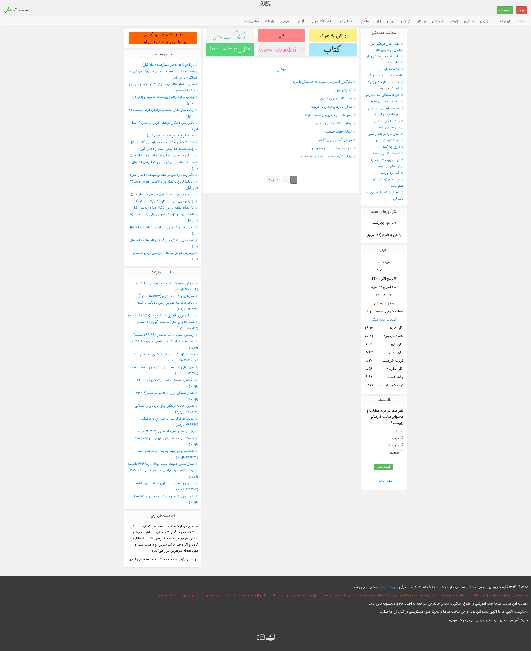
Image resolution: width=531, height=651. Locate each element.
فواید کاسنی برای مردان (336, 98)
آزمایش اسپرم (343, 90)
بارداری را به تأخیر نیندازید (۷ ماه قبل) (168, 65)
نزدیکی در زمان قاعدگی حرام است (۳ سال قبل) (162, 155)
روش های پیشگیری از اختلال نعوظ (328, 115)
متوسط (394, 445)
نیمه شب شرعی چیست (383, 101)
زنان (378, 21)
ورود (521, 10)
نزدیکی (485, 21)
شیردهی (438, 21)
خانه (521, 21)
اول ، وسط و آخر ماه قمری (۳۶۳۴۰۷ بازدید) (165, 431)
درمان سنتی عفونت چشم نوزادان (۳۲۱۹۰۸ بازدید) (161, 464)
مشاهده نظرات (384, 481)
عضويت (505, 10)
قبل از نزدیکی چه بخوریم (383, 95)
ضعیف (394, 452)
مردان (391, 21)
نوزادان (421, 21)
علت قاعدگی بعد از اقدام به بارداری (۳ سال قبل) (161, 142)
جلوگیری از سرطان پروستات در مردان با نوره (322, 82)
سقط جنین (346, 21)
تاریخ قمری (503, 21)
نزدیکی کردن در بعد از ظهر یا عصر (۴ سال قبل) (163, 194)
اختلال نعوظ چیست (338, 131)
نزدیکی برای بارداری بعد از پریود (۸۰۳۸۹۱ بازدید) (161, 315)
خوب (395, 438)
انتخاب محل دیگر (384, 319)
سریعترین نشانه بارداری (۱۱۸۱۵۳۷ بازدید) (167, 296)
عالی (396, 431)
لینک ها (446, 587)
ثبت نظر (384, 467)
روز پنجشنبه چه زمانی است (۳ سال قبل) (167, 149)
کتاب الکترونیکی (321, 21)
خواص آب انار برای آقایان (335, 140)
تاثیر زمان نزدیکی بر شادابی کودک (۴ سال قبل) (162, 175)
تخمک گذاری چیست (385, 153)
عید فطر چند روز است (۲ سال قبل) (171, 135)
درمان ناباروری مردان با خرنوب (331, 107)
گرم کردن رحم (390, 173)
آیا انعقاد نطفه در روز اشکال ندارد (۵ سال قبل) (163, 208)
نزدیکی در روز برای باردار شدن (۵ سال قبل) (165, 201)
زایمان (454, 21)
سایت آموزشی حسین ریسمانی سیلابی (502, 620)
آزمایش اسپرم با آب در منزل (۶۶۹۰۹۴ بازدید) (164, 335)
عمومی (285, 21)
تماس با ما (251, 21)
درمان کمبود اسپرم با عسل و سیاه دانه (326, 156)
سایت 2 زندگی (388, 587)
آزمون (300, 21)
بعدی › (274, 179)
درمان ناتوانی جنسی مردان (334, 123)
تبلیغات (270, 21)
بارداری (469, 21)
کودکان (405, 21)
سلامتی (364, 21)
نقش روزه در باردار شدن (384, 134)
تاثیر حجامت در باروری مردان (332, 148)
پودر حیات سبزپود (460, 620)
